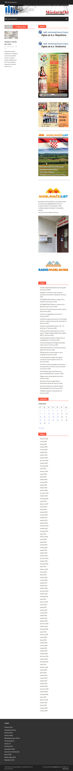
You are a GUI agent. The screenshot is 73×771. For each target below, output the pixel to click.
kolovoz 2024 (44, 504)
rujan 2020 (43, 632)
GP (5, 48)
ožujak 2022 (43, 583)
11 (53, 414)
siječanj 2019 (44, 686)
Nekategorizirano (9, 738)
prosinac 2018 (44, 689)
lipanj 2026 (43, 444)
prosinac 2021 (44, 591)
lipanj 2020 (43, 640)
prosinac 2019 (44, 656)
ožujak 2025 (43, 485)
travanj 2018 (43, 711)
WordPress (55, 767)
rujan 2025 (43, 468)
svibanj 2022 (43, 577)
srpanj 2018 (43, 702)
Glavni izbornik (12, 19)
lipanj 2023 (43, 542)
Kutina (6, 735)
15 (40, 417)
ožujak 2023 (43, 550)
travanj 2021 (43, 613)
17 (49, 417)
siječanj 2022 (44, 588)
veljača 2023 (43, 553)
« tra (39, 428)
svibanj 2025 (43, 479)
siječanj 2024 (44, 523)
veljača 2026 (43, 455)
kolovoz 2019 (44, 667)
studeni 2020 (44, 626)
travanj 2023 (43, 547)
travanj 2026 (43, 449)
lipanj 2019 (43, 673)
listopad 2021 (44, 596)
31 (49, 423)
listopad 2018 (44, 694)
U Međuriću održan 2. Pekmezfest (50, 391)
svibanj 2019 (43, 675)
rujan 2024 (43, 501)
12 (57, 414)
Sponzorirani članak (10, 752)
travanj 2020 (43, 645)
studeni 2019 (44, 659)
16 (44, 417)
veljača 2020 (43, 651)
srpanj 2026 (43, 441)
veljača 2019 (43, 683)
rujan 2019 (43, 664)
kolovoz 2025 (44, 471)
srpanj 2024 (43, 507)
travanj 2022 (43, 580)
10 (49, 414)
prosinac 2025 (44, 460)
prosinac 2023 (44, 526)
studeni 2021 (44, 594)
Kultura (6, 733)
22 (40, 420)
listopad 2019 (44, 662)
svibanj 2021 (43, 610)
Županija (7, 760)
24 (49, 420)
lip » (43, 428)
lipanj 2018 (43, 705)
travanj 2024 (43, 515)
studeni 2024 (44, 496)
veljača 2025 (43, 488)
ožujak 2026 (43, 452)
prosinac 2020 (44, 623)
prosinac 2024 (44, 493)
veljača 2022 (43, 585)
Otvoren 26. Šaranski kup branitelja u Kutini (53, 309)
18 (53, 417)
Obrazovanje (8, 741)
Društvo (6, 727)
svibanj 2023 (43, 545)
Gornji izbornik (12, 2)
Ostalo (6, 744)
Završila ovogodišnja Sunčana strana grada (53, 287)
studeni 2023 (44, 528)
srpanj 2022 (43, 572)
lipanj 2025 (43, 477)
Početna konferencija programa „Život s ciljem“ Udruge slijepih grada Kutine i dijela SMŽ (53, 333)
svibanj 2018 (43, 708)
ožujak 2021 (43, 615)
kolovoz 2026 (44, 439)
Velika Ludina (8, 757)
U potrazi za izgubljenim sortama (50, 314)
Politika (6, 746)
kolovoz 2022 (44, 569)
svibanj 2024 (43, 512)
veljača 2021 (43, 618)
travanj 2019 (43, 678)
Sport (6, 754)
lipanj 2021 (43, 607)
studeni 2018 (44, 692)
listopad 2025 (44, 466)
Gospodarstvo (8, 730)
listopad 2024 (44, 498)
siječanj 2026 (44, 458)
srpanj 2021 (43, 605)
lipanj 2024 (43, 509)
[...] (11, 66)
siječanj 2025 (44, 490)
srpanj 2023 (43, 539)
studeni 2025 (44, 463)
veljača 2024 (43, 520)
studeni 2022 (44, 561)
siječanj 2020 (44, 653)
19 (57, 417)
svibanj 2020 (43, 643)
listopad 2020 (44, 629)
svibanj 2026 (43, 447)
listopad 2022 (44, 564)
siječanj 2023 (44, 556)
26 (57, 420)
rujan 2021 (43, 599)
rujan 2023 (43, 534)
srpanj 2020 (43, 637)
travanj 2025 (43, 482)
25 (53, 420)
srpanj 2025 (43, 474)
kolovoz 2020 (44, 634)
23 (44, 420)
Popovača (7, 749)
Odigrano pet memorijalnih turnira (50, 376)
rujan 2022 (43, 566)
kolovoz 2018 (44, 700)
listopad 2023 (44, 531)
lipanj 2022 (43, 575)
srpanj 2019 (43, 670)
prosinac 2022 (44, 558)
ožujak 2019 (43, 681)
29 (40, 423)
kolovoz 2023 (44, 536)
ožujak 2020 (43, 648)
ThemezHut (65, 769)
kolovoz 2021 (44, 602)
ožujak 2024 (43, 517)
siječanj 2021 (44, 621)
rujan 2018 (43, 697)
